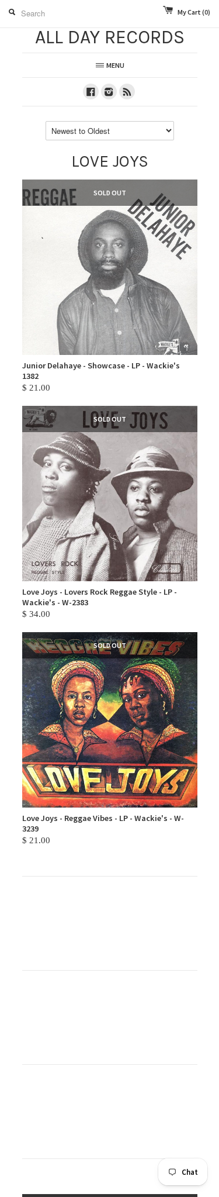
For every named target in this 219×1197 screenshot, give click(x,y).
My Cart (194, 12)
